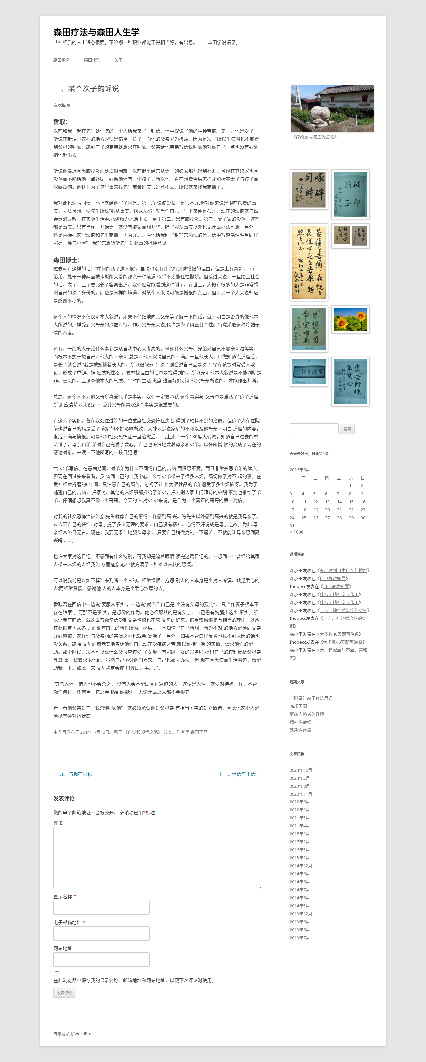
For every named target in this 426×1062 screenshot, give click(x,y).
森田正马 (199, 732)
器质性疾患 (300, 730)
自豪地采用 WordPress (74, 1034)
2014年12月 (301, 866)
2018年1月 (300, 834)
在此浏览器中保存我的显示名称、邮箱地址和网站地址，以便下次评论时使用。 (134, 980)
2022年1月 (300, 810)
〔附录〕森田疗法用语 (311, 698)
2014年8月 (300, 882)
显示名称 (64, 896)
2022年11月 (301, 794)
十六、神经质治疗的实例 (343, 610)
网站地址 (62, 948)
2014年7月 (300, 890)
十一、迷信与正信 (239, 774)
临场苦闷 (298, 706)
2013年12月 (301, 914)
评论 (58, 822)
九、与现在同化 (72, 774)
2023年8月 (300, 786)
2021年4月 (300, 826)
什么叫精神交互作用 (339, 594)
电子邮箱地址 (69, 922)
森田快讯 (92, 60)
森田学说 (61, 60)
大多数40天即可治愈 (339, 634)
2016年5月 (300, 850)
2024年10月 (301, 770)
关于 (118, 60)
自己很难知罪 (333, 578)
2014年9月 (300, 874)
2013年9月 (300, 922)
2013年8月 (300, 930)
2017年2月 (300, 842)
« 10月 (296, 532)
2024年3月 (300, 778)
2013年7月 (300, 938)
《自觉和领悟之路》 (142, 732)
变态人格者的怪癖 (307, 714)
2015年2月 (300, 858)
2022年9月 (300, 802)
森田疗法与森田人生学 (96, 32)
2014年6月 (300, 898)
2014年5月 (300, 906)
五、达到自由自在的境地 (343, 570)
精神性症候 (300, 722)
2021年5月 (300, 818)
